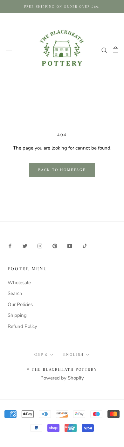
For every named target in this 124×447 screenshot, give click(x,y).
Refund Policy (22, 326)
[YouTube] (69, 246)
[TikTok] (84, 246)
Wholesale (19, 282)
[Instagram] (40, 246)
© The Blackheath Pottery (62, 369)
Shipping (17, 315)
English (73, 354)
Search (15, 293)
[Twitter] (25, 246)
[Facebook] (10, 246)
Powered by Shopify (62, 378)
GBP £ (41, 354)
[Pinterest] (54, 246)
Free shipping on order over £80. (62, 6)
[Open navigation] (9, 49)
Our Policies (20, 304)
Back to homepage (62, 170)
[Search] (104, 50)
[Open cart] (115, 50)
